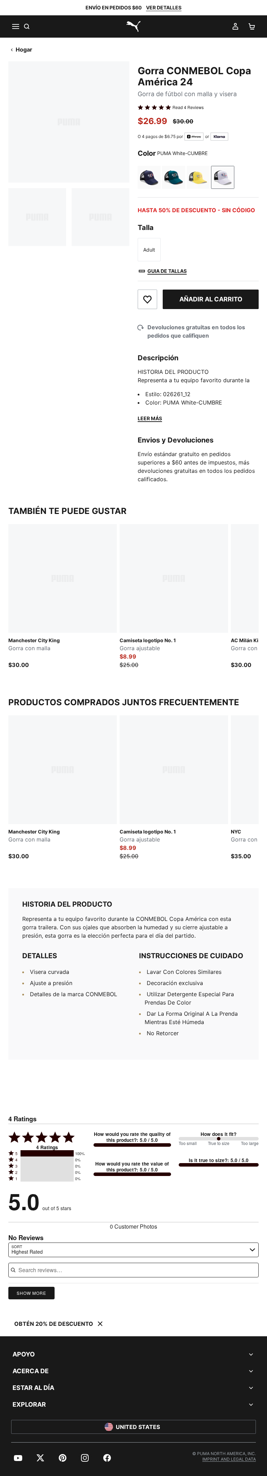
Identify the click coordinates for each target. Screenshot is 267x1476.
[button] (47, 1153)
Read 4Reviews (188, 107)
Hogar (24, 49)
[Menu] (15, 26)
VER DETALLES (163, 7)
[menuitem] (18, 1458)
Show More (31, 1293)
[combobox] (133, 1250)
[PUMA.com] (133, 26)
